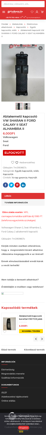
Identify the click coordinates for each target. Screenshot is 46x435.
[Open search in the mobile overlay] (23, 4)
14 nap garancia (19, 177)
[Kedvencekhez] (4, 331)
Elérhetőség (7, 369)
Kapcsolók (21, 27)
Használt (32, 177)
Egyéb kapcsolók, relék (27, 171)
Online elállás (8, 401)
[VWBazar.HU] (15, 11)
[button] (40, 48)
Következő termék (34, 350)
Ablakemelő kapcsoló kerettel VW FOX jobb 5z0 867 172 (30, 319)
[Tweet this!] (11, 185)
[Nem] (21, 432)
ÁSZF (4, 392)
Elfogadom (23, 428)
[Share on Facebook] (5, 185)
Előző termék (8, 350)
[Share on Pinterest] (17, 185)
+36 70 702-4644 (12, 17)
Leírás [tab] (7, 196)
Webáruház (17, 24)
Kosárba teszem (31, 331)
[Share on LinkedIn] (23, 185)
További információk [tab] (16, 202)
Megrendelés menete (13, 374)
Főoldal (4, 24)
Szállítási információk (12, 378)
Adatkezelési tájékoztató (14, 397)
